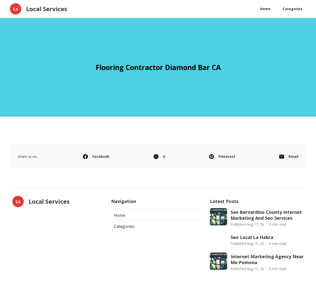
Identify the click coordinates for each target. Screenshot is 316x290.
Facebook (100, 156)
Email (293, 156)
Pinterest (226, 156)
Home (265, 8)
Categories (292, 8)
